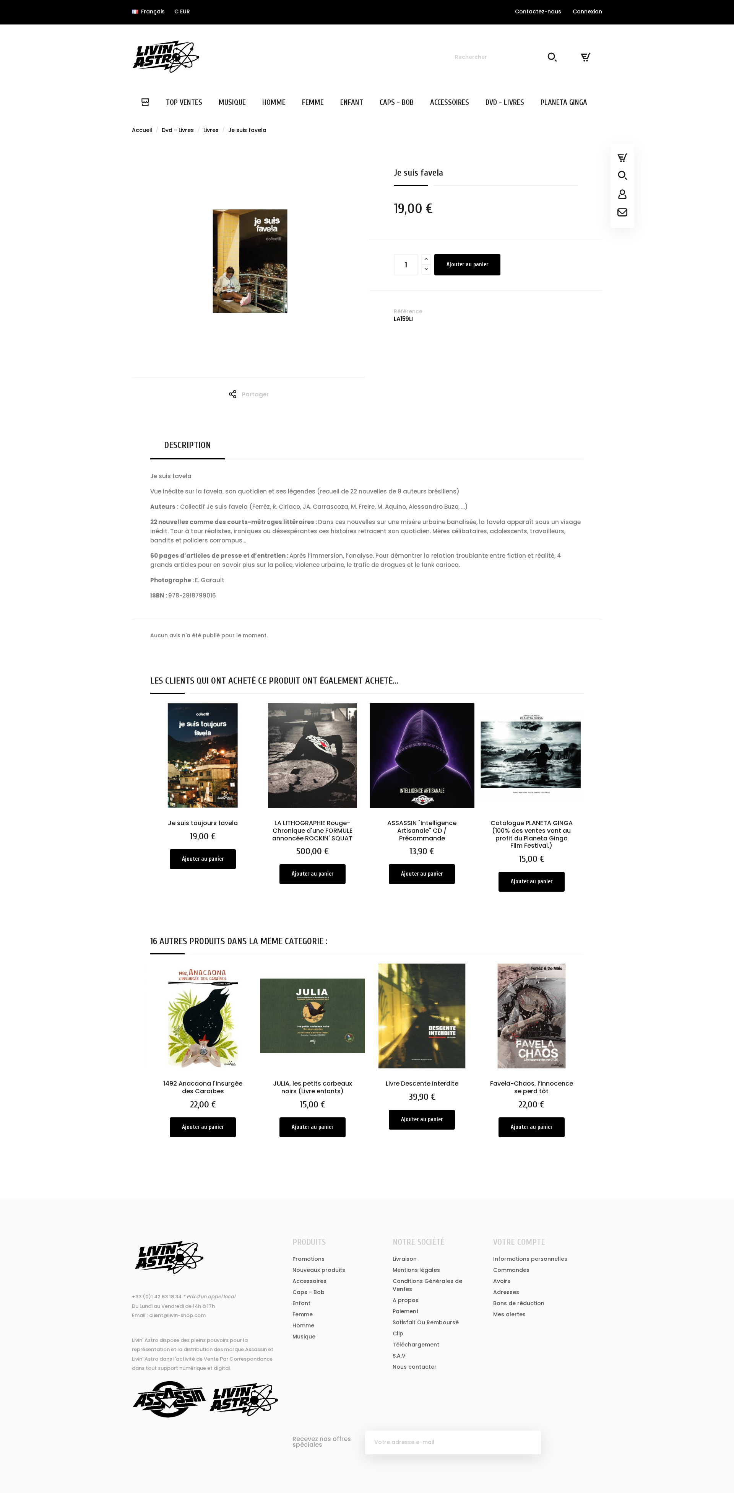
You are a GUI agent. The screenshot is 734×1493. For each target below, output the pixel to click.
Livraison (405, 1259)
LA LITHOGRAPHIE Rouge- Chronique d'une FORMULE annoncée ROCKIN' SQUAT (312, 831)
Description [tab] (187, 445)
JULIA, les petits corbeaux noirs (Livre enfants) (312, 1087)
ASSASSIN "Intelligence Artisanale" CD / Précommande (421, 831)
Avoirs (501, 1281)
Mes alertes (509, 1314)
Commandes (511, 1270)
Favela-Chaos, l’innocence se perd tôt (531, 1087)
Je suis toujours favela (203, 823)
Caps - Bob (308, 1292)
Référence (408, 311)
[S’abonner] (529, 1442)
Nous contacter (415, 1367)
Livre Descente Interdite (422, 1083)
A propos (406, 1300)
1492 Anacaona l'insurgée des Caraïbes (202, 1087)
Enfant (301, 1303)
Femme (302, 1314)
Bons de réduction (518, 1303)
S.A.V (399, 1355)
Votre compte (519, 1242)
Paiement (406, 1311)
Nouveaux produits (318, 1270)
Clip (398, 1333)
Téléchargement (416, 1344)
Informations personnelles (530, 1259)
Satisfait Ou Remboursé (426, 1322)
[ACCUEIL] (145, 103)
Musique (303, 1336)
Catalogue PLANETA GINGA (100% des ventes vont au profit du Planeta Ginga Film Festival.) (531, 834)
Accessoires (309, 1281)
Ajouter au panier (467, 264)
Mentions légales (416, 1270)
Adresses (506, 1292)
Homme (303, 1325)
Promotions (308, 1259)
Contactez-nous (538, 11)
